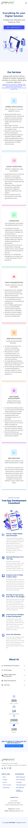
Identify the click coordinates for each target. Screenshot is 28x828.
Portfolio (5, 779)
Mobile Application (20, 777)
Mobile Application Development (9, 675)
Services (5, 782)
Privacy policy (6, 787)
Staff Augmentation (21, 784)
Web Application (20, 787)
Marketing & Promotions (11, 666)
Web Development (9, 681)
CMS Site (6, 685)
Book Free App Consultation (14, 746)
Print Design (7, 670)
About (4, 777)
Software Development (19, 791)
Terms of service (7, 784)
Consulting (18, 782)
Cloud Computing (20, 779)
